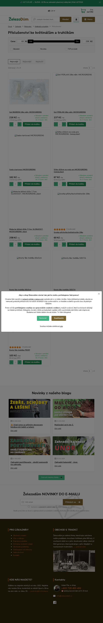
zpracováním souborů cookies (47, 308)
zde (61, 326)
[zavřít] (98, 294)
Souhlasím (59, 318)
